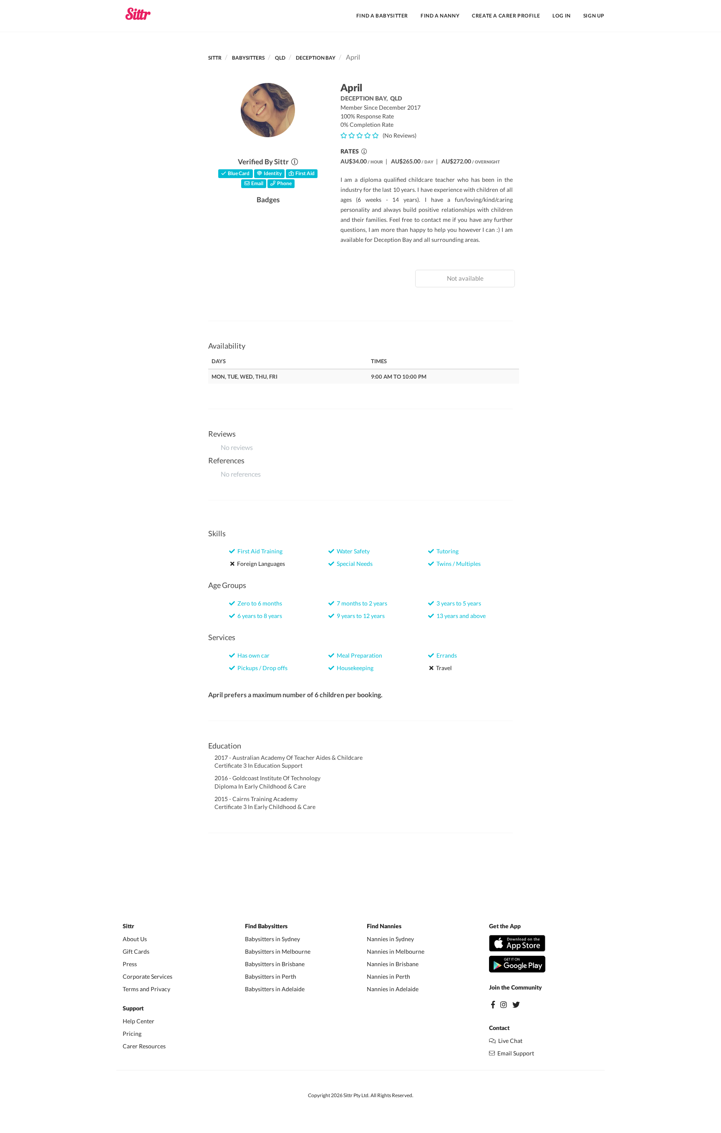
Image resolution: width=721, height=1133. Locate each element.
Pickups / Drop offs (261, 667)
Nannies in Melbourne (395, 951)
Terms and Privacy (146, 988)
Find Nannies (384, 927)
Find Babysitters (266, 927)
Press (130, 963)
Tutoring (446, 551)
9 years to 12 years (359, 615)
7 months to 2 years (360, 603)
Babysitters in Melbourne (277, 951)
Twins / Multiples (457, 563)
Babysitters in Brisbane (275, 963)
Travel (443, 667)
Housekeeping (353, 667)
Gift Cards (136, 951)
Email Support (514, 1053)
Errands (445, 655)
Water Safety (352, 551)
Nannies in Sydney (390, 938)
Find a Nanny (440, 16)
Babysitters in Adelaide (275, 988)
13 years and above (460, 615)
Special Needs (353, 563)
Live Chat (509, 1040)
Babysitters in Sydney (272, 938)
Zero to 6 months (258, 603)
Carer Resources (144, 1046)
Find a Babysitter (382, 16)
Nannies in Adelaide (392, 988)
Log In (561, 16)
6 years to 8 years (258, 615)
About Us (135, 938)
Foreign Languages (259, 563)
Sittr (215, 58)
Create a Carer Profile (506, 16)
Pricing (132, 1033)
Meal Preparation (358, 655)
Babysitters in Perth (270, 976)
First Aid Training (258, 551)
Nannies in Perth (388, 976)
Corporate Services (147, 976)
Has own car (252, 655)
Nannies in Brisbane (392, 963)
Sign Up (594, 16)
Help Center (138, 1021)
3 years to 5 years (457, 603)
